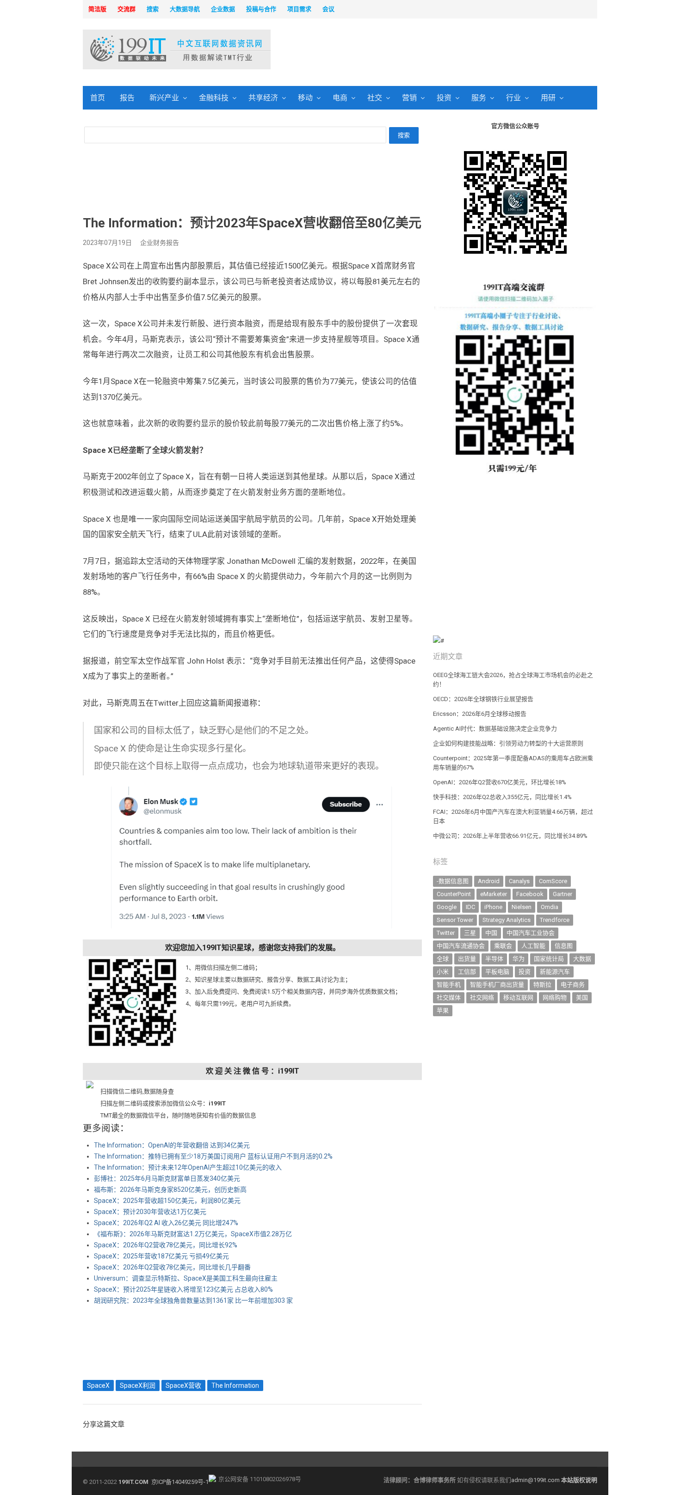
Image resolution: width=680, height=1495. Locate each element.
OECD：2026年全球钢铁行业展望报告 (483, 699)
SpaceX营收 (183, 1385)
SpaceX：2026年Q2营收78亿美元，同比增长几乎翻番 (172, 1267)
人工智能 (533, 945)
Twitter (446, 932)
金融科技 (214, 97)
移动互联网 (518, 997)
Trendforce (554, 919)
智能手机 (449, 984)
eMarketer (493, 894)
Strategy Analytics (506, 919)
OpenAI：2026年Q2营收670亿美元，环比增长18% (499, 782)
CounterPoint (454, 894)
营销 (409, 97)
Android (489, 881)
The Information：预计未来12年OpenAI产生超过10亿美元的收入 (188, 1167)
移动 (305, 97)
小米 (443, 971)
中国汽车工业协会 (531, 932)
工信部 (467, 971)
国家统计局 (549, 958)
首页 (97, 97)
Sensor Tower (455, 919)
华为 (519, 958)
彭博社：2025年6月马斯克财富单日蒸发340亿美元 (167, 1178)
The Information (235, 1385)
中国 (491, 932)
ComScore (553, 881)
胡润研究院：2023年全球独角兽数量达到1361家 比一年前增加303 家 (193, 1300)
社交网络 (482, 997)
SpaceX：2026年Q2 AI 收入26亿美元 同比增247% (166, 1223)
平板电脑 (497, 971)
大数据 (582, 958)
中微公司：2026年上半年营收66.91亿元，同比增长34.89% (510, 835)
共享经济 (263, 97)
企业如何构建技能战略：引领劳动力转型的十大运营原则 (508, 743)
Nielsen (522, 906)
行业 (513, 97)
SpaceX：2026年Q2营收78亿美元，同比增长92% (165, 1245)
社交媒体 (449, 997)
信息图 (564, 945)
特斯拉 (542, 984)
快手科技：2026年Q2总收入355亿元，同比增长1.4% (502, 796)
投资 (444, 97)
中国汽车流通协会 (461, 945)
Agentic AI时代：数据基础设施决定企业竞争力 (495, 728)
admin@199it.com (536, 1480)
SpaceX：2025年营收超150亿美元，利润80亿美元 (167, 1200)
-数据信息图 (453, 881)
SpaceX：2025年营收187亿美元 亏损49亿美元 (161, 1256)
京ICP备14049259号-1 (180, 1481)
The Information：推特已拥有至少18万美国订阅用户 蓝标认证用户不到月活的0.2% (213, 1156)
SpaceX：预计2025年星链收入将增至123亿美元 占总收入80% (183, 1289)
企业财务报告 (159, 242)
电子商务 (573, 984)
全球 (443, 958)
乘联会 (503, 945)
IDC (470, 906)
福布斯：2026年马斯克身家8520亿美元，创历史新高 (170, 1189)
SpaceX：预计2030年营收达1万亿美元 (150, 1211)
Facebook (530, 894)
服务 (478, 97)
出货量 (467, 958)
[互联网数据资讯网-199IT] (143, 49)
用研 (548, 97)
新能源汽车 (555, 971)
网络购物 (555, 997)
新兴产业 (164, 97)
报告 (127, 97)
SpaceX (98, 1385)
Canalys (519, 881)
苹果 (443, 1010)
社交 (374, 97)
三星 (470, 932)
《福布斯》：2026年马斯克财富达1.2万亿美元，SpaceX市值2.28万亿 (193, 1234)
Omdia (549, 906)
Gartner (562, 894)
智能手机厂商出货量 (497, 984)
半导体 (494, 958)
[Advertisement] (458, 50)
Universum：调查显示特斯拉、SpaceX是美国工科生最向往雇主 (186, 1278)
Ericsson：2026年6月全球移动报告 (479, 713)
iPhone (493, 906)
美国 (582, 997)
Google (447, 906)
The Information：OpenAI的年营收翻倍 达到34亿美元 (172, 1145)
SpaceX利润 (137, 1385)
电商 (340, 97)
